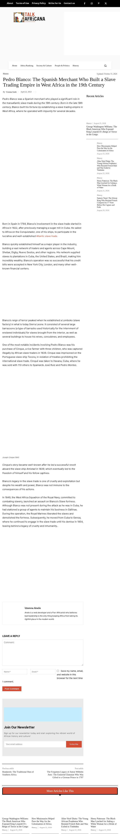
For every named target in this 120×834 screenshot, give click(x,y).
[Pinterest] (98, 3)
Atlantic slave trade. (47, 236)
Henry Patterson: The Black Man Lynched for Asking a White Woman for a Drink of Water (107, 184)
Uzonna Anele (11, 92)
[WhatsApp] (46, 594)
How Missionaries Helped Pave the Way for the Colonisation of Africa (107, 148)
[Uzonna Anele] (13, 613)
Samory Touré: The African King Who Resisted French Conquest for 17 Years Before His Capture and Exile (107, 202)
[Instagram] (91, 3)
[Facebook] (84, 3)
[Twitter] (105, 3)
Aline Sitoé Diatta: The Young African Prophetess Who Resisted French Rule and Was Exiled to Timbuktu (107, 165)
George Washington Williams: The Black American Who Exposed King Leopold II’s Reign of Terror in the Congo (101, 130)
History (6, 74)
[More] (53, 594)
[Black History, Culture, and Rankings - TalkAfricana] (38, 17)
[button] (105, 66)
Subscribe (74, 744)
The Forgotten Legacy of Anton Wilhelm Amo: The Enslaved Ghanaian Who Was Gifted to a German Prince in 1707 (65, 775)
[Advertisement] (92, 33)
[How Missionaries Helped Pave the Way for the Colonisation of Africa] (90, 146)
